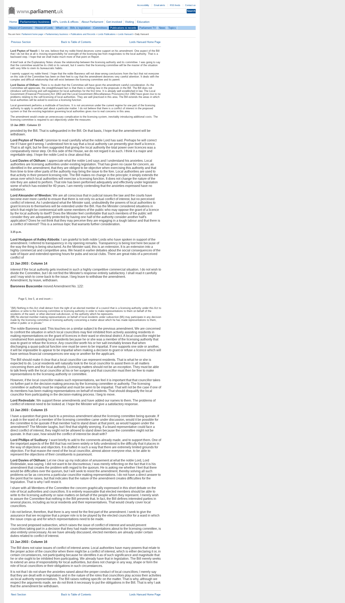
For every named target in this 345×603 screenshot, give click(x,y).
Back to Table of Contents (76, 42)
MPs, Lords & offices (65, 21)
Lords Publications (107, 34)
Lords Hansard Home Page (145, 42)
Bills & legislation (80, 27)
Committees (100, 27)
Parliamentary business (35, 21)
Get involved (114, 21)
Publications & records (123, 27)
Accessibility (143, 5)
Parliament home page (32, 34)
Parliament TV (147, 27)
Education (143, 21)
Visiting (129, 21)
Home (13, 21)
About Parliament (92, 21)
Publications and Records (83, 34)
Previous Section (21, 42)
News (162, 27)
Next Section (18, 594)
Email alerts (159, 5)
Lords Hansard (125, 34)
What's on (61, 27)
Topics (172, 27)
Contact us (190, 5)
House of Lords (44, 27)
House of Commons (20, 27)
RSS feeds (175, 5)
